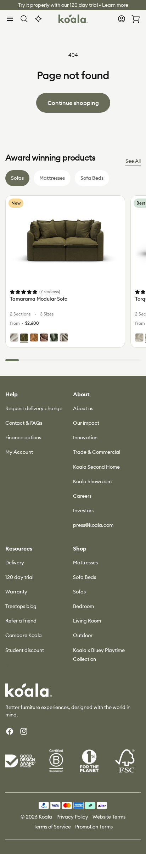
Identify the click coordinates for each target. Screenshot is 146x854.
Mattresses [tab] (52, 178)
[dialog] (10, 19)
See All (133, 161)
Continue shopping (73, 102)
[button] (10, 19)
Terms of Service (52, 827)
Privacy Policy (72, 817)
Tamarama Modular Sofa (39, 299)
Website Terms (108, 817)
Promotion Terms (94, 827)
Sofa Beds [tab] (91, 178)
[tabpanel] (73, 278)
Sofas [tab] (17, 178)
